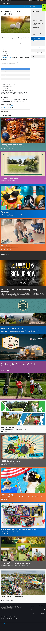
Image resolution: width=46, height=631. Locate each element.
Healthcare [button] (25, 6)
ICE (44, 609)
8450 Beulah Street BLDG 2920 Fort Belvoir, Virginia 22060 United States (37, 43)
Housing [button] (38, 6)
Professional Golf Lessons (6, 57)
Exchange (43, 612)
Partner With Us (43, 613)
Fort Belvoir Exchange (4, 616)
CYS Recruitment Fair (37, 14)
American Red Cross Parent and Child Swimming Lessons (37, 29)
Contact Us (32, 605)
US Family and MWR (42, 606)
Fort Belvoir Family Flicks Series (38, 34)
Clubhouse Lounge (5, 50)
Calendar (34, 0)
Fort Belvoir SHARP (12, 616)
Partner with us (42, 0)
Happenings (30, 0)
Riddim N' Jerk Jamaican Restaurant (38, 24)
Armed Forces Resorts (42, 605)
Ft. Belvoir (7, 3)
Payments (32, 606)
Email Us (35, 58)
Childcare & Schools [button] (32, 6)
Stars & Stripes (43, 610)
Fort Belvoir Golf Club (10, 105)
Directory (38, 0)
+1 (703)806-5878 (37, 47)
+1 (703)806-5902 (37, 50)
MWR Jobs (2, 618)
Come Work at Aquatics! (38, 20)
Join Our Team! (36, 17)
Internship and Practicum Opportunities (11, 618)
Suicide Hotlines (31, 612)
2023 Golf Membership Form (6, 107)
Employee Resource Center (30, 610)
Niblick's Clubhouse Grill (18, 49)
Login (33, 613)
